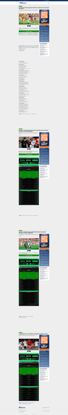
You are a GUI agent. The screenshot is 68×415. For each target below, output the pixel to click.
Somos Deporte (20, 6)
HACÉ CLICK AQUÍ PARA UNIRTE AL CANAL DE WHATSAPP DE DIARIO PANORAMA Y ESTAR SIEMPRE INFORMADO (29, 31)
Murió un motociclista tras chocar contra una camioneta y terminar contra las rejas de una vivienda (44, 47)
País (42, 410)
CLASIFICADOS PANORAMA (21, 0)
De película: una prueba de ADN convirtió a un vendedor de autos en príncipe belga (44, 52)
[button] (19, 3)
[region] (29, 40)
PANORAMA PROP (25, 0)
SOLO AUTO (28, 0)
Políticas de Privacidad (21, 412)
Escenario (48, 410)
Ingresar (48, 2)
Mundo (45, 410)
